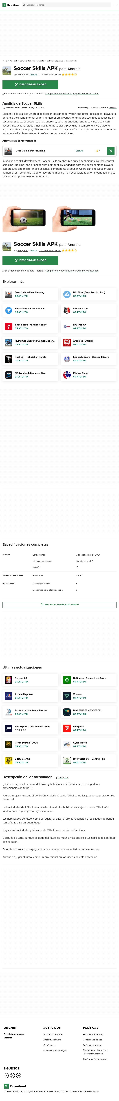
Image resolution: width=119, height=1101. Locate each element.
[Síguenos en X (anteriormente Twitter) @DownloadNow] (12, 1075)
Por (21, 74)
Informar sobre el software (62, 604)
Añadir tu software (52, 1040)
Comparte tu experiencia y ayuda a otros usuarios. (72, 93)
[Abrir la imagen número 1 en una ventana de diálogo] (76, 218)
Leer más (113, 108)
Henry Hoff (63, 777)
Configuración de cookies (95, 1059)
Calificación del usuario (50, 74)
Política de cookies (92, 1045)
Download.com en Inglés (55, 1050)
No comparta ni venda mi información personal (95, 1052)
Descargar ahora (32, 84)
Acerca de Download (53, 1034)
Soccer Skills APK (47, 68)
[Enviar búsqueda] (24, 4)
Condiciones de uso (92, 1040)
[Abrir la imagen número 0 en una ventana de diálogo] (26, 218)
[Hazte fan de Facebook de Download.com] (6, 1075)
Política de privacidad (93, 1034)
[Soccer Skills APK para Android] (6, 70)
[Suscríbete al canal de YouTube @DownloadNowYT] (18, 1075)
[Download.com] (10, 5)
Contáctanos (49, 1045)
